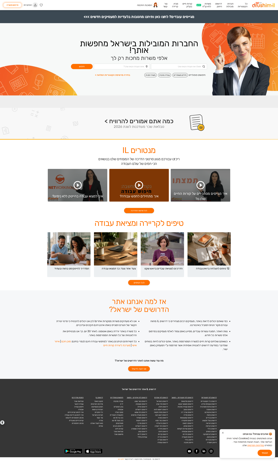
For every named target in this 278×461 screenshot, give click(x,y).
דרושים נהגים (118, 426)
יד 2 (121, 404)
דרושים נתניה (163, 418)
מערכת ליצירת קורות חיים (116, 345)
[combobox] (179, 66)
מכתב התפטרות (78, 423)
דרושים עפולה (163, 442)
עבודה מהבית (164, 75)
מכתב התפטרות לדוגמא (75, 418)
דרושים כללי (212, 429)
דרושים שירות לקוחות (185, 429)
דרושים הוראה (211, 423)
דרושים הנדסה (211, 426)
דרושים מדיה (188, 415)
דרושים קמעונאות (186, 418)
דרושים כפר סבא (162, 420)
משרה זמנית (151, 75)
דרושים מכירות (211, 440)
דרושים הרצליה (162, 423)
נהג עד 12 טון (118, 418)
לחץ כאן (121, 459)
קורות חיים (119, 429)
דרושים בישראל (162, 401)
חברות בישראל (97, 415)
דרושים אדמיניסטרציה (208, 407)
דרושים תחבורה (187, 420)
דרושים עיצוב (188, 410)
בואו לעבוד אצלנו (96, 423)
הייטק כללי (189, 440)
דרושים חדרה (163, 429)
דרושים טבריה (163, 440)
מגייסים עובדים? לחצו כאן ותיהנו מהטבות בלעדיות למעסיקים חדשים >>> (139, 16)
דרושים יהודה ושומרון (139, 429)
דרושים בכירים (211, 418)
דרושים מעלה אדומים (139, 415)
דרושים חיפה (163, 431)
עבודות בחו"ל (142, 437)
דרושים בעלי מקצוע (209, 420)
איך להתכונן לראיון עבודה (74, 415)
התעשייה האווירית (116, 415)
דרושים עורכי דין (187, 412)
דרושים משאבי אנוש (185, 404)
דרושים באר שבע (141, 401)
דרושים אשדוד (141, 418)
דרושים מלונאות (187, 401)
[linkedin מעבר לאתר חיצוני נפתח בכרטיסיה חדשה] (203, 451)
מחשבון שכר (118, 434)
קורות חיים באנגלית (76, 420)
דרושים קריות (163, 434)
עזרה (101, 420)
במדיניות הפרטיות (255, 445)
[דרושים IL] (263, 5)
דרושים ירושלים (141, 410)
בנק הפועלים (118, 407)
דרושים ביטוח (212, 415)
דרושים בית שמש (141, 412)
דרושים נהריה (163, 437)
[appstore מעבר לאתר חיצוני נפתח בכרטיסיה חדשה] (94, 451)
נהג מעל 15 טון (117, 420)
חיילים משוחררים (180, 75)
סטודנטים (119, 423)
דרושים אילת (142, 407)
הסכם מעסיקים (97, 407)
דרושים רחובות (141, 420)
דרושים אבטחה (187, 431)
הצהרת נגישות (97, 410)
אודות (101, 426)
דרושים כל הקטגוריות (209, 401)
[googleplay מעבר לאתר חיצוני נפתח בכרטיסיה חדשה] (73, 451)
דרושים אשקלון (141, 404)
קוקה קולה (119, 412)
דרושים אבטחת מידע (209, 404)
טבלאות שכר (118, 431)
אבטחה (120, 410)
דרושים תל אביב (162, 404)
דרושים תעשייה (187, 437)
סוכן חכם (66, 341)
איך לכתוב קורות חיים (76, 412)
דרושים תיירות (188, 434)
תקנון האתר (98, 401)
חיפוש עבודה (79, 407)
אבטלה (81, 410)
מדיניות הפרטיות (97, 404)
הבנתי (265, 452)
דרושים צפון (142, 431)
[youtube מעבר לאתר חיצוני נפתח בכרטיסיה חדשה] (189, 451)
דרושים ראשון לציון (161, 410)
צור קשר (100, 418)
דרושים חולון (163, 407)
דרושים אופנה (211, 410)
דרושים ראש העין (161, 415)
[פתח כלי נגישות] (2, 422)
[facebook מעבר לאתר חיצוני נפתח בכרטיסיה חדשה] (196, 451)
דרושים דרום (142, 434)
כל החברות (99, 412)
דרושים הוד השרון (161, 426)
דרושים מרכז (142, 423)
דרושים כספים (211, 431)
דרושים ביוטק (212, 437)
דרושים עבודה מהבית (185, 407)
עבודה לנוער (79, 404)
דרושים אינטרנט (211, 412)
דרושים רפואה (188, 423)
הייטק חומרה (212, 442)
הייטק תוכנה (188, 442)
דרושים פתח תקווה (161, 412)
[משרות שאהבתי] (41, 5)
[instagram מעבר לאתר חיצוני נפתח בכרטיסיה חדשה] (211, 451)
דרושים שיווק (188, 426)
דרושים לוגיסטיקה (210, 434)
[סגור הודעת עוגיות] (222, 433)
